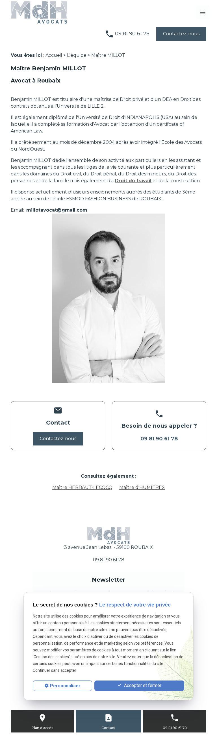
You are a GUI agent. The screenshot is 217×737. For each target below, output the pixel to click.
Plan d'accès (42, 728)
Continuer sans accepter (54, 670)
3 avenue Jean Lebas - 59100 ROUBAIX (108, 547)
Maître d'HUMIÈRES (142, 487)
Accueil (53, 55)
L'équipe (76, 55)
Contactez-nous (181, 33)
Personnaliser (65, 685)
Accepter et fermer (142, 685)
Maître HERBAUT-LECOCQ (82, 487)
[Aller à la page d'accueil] (39, 12)
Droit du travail (133, 180)
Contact (108, 728)
